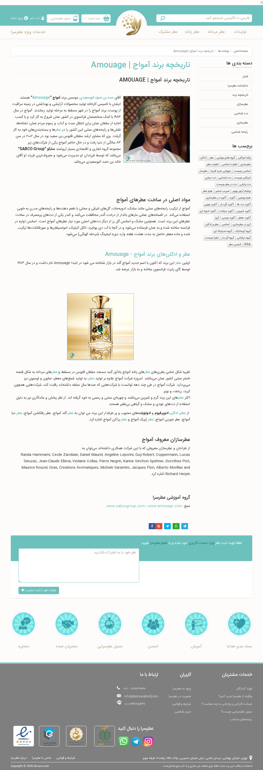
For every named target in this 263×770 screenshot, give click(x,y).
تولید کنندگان (244, 688)
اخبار (245, 76)
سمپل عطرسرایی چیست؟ (236, 711)
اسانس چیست (242, 171)
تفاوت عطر (213, 164)
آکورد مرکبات (226, 211)
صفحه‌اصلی (240, 51)
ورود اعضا (17, 18)
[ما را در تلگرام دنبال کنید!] (136, 741)
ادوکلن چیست (242, 178)
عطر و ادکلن (212, 224)
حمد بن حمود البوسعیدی (96, 98)
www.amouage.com (165, 506)
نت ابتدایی (225, 178)
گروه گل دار (228, 238)
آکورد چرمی (228, 218)
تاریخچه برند (240, 95)
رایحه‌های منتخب (241, 719)
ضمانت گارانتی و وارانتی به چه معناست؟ (226, 704)
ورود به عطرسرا (182, 688)
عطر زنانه (192, 31)
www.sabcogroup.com (125, 506)
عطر (212, 158)
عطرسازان (242, 104)
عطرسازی (242, 122)
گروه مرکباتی (244, 238)
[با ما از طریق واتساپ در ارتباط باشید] (123, 741)
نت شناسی (241, 113)
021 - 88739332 (134, 688)
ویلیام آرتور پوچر (241, 191)
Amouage (41, 98)
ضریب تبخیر (222, 191)
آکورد (232, 198)
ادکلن (203, 158)
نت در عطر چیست (227, 184)
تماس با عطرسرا (41, 758)
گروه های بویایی (226, 158)
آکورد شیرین (244, 211)
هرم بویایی (244, 198)
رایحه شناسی (239, 131)
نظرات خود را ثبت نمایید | (40, 590)
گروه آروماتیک (243, 231)
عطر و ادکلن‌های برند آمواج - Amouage (147, 254)
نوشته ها (223, 51)
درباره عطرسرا (19, 758)
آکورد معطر (244, 218)
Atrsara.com (41, 766)
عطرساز (204, 171)
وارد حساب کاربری (201, 543)
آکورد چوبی (210, 204)
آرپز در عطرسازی (242, 224)
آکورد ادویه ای (208, 211)
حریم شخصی (182, 711)
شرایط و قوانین (181, 704)
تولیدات (240, 31)
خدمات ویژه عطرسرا (28, 32)
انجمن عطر (235, 244)
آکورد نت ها (244, 204)
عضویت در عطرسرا (179, 696)
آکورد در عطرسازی (216, 198)
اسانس (226, 224)
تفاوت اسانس (229, 164)
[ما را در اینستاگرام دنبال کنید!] (148, 741)
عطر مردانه (216, 31)
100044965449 (135, 704)
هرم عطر (207, 191)
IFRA (247, 244)
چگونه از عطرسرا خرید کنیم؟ (235, 696)
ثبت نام (35, 18)
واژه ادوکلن (244, 158)
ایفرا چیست (212, 238)
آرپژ (217, 218)
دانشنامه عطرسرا (238, 85)
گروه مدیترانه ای (223, 231)
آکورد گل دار (227, 204)
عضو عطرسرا (158, 543)
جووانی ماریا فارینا (221, 171)
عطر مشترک (168, 31)
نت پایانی (245, 184)
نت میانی (210, 178)
